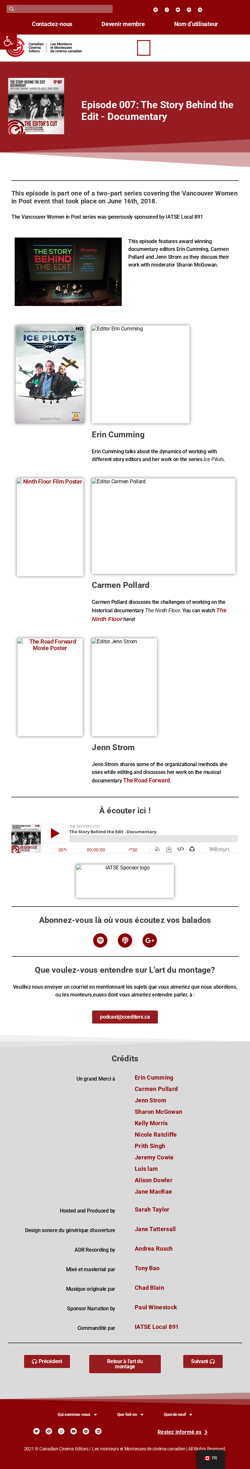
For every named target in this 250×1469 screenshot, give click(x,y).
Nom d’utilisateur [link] (196, 24)
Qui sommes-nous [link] (74, 1414)
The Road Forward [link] (146, 780)
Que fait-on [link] (127, 1414)
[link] (8, 41)
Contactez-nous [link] (52, 24)
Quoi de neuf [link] (175, 1414)
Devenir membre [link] (123, 24)
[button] (144, 48)
